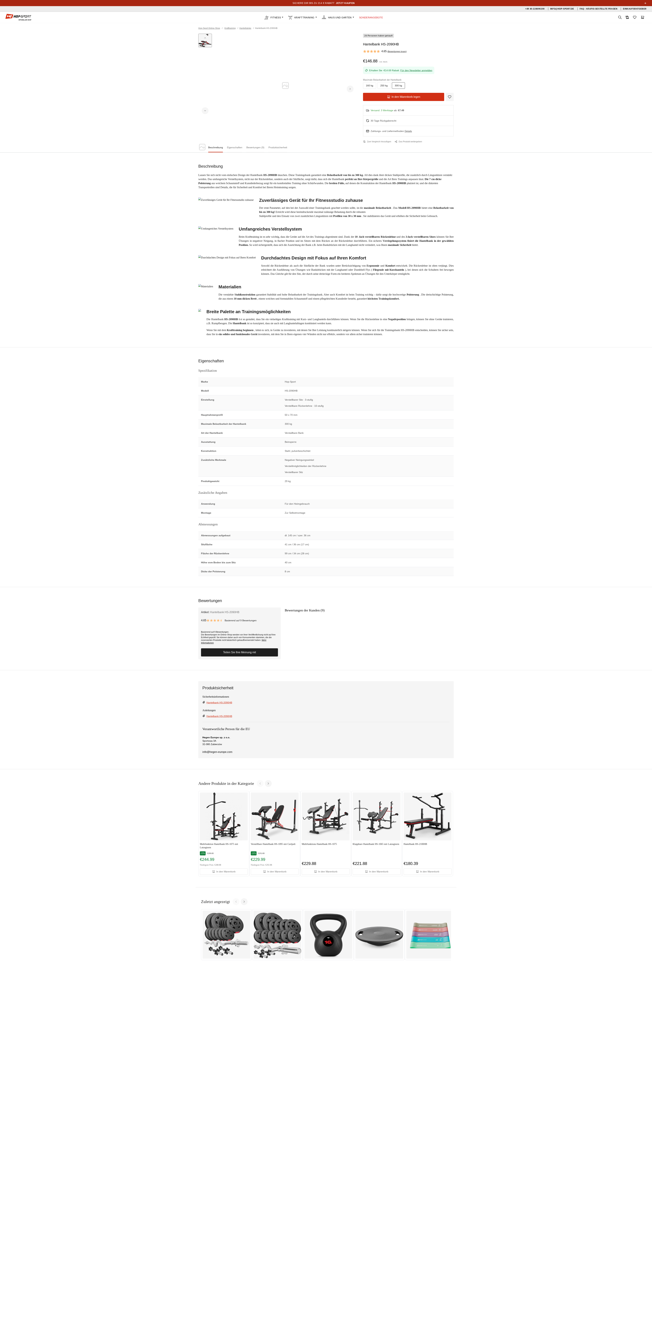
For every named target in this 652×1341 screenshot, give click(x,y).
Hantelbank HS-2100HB (415, 844)
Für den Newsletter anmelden (416, 70)
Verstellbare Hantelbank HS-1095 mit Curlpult (273, 844)
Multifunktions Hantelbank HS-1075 (319, 844)
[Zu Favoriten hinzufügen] (450, 97)
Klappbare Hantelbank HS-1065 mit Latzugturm (376, 844)
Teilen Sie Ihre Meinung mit (239, 652)
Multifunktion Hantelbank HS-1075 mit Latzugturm (219, 846)
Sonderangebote (371, 17)
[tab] (215, 147)
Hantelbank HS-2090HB (219, 702)
